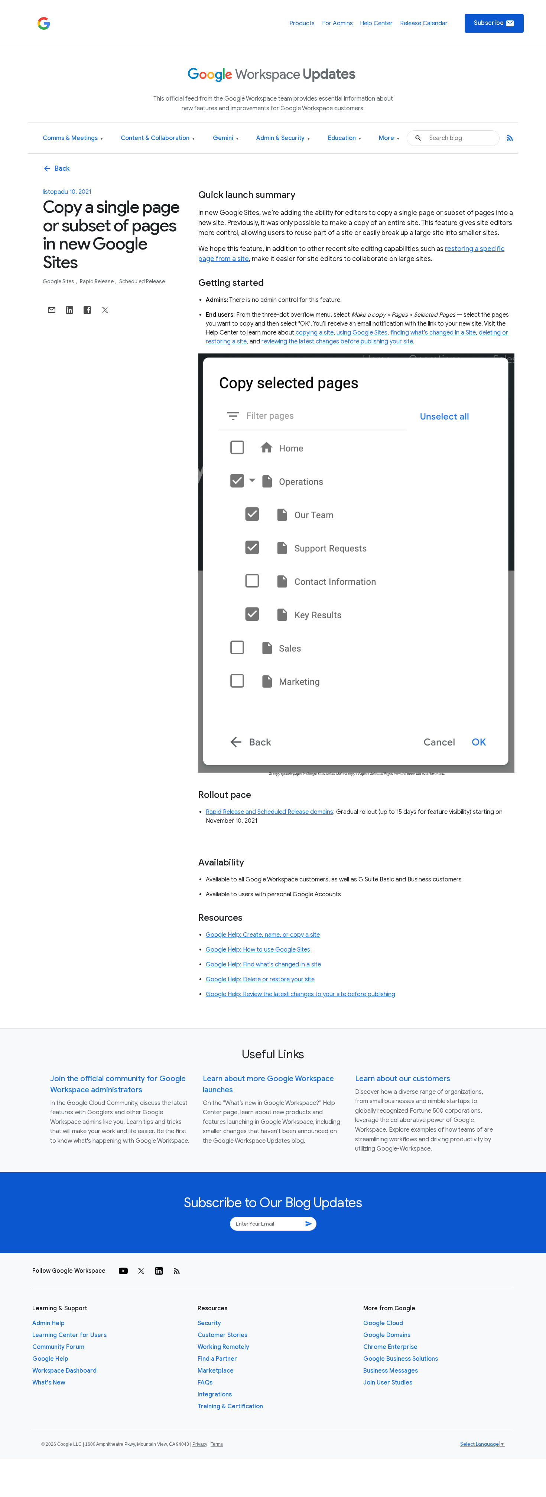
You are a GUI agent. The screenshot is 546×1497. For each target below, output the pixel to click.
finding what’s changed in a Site (433, 332)
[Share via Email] (52, 310)
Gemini (225, 138)
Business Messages (390, 1370)
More (389, 138)
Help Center (376, 23)
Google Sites (59, 281)
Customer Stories (222, 1335)
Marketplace (216, 1370)
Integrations (215, 1394)
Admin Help (48, 1323)
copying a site (315, 332)
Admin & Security (283, 138)
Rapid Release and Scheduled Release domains (269, 812)
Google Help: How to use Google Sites (258, 949)
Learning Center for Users (69, 1335)
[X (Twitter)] (141, 1271)
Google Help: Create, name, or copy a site (263, 935)
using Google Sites (362, 332)
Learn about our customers (402, 1078)
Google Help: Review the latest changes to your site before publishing (300, 994)
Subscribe (494, 23)
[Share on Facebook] (87, 310)
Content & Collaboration (158, 138)
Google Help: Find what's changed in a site (263, 964)
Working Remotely (223, 1347)
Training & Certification (230, 1406)
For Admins (337, 23)
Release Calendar (424, 23)
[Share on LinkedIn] (69, 310)
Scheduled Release (142, 281)
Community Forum (58, 1347)
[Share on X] (105, 310)
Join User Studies (387, 1382)
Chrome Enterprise (390, 1347)
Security (209, 1323)
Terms (217, 1444)
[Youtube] (123, 1271)
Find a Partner (217, 1359)
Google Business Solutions (400, 1359)
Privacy (199, 1444)
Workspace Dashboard (64, 1370)
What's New (48, 1382)
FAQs (205, 1382)
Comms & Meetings (73, 138)
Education (344, 138)
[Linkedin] (159, 1271)
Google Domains (386, 1335)
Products (302, 23)
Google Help (50, 1359)
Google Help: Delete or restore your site (260, 979)
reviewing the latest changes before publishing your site (337, 341)
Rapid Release (97, 281)
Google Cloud (383, 1323)
